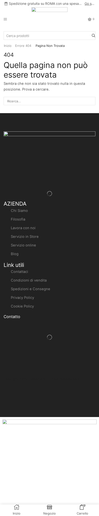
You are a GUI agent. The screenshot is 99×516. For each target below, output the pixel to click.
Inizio (8, 46)
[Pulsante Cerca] (93, 35)
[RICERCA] (91, 101)
